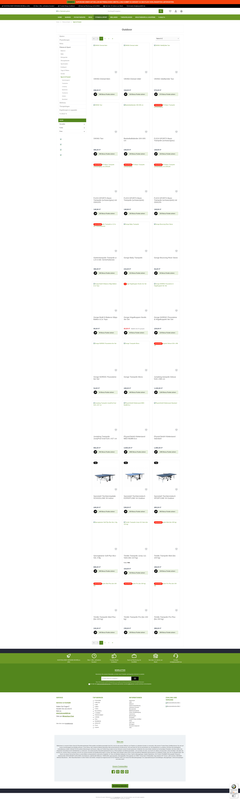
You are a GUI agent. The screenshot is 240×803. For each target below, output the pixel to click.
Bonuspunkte (132, 709)
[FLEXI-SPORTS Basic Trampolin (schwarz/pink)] (136, 179)
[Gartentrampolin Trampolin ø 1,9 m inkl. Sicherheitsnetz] (105, 238)
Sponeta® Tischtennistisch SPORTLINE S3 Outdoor (165, 497)
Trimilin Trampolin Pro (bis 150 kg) (136, 618)
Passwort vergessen (134, 726)
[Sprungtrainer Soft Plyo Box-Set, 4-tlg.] (105, 536)
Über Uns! (131, 722)
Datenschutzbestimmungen (104, 684)
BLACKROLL (98, 711)
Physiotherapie (65, 40)
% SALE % (63, 114)
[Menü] (237, 784)
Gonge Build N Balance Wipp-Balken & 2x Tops (105, 318)
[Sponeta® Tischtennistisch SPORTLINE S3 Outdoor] (166, 477)
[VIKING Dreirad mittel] (136, 60)
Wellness (63, 103)
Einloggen (131, 724)
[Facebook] (113, 772)
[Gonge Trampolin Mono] (136, 358)
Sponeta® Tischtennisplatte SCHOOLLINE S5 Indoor (104, 497)
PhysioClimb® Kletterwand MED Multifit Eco (134, 438)
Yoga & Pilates (65, 70)
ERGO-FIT (97, 723)
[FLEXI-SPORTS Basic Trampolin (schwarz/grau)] (166, 119)
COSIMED (97, 713)
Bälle (62, 54)
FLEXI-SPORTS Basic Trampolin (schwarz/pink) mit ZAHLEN (165, 200)
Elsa (96, 719)
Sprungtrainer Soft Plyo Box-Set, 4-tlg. (104, 557)
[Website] (127, 772)
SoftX (96, 704)
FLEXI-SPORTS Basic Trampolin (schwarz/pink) (134, 199)
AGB (129, 684)
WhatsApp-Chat (68, 716)
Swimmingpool (66, 80)
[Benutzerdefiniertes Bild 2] (174, 707)
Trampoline (65, 83)
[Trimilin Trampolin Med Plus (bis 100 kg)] (105, 598)
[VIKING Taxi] (105, 119)
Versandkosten (117, 797)
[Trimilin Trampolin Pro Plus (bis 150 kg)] (166, 598)
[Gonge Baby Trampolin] (136, 238)
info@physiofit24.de (63, 713)
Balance (63, 50)
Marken (62, 36)
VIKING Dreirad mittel (132, 79)
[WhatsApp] (122, 772)
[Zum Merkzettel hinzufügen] (116, 72)
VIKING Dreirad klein (101, 79)
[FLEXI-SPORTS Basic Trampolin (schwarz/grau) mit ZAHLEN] (105, 179)
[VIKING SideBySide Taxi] (166, 60)
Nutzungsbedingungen (139, 681)
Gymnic (97, 727)
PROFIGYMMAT (99, 715)
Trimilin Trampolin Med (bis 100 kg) (165, 557)
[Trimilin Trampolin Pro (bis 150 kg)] (136, 598)
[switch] (234, 796)
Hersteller (62, 124)
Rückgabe (131, 717)
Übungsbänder (65, 60)
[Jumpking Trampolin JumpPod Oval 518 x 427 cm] (105, 417)
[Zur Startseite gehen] (63, 11)
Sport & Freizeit (65, 77)
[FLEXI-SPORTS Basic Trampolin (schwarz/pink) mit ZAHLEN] (166, 179)
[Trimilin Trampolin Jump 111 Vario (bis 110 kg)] (136, 536)
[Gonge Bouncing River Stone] (166, 238)
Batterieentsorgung (134, 710)
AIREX (96, 706)
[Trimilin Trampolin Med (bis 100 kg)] (166, 536)
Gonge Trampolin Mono (133, 377)
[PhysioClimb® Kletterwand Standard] (166, 417)
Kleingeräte (64, 57)
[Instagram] (118, 772)
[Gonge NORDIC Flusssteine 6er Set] (105, 358)
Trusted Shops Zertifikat (135, 719)
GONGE (97, 717)
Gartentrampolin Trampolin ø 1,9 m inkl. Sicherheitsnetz (104, 259)
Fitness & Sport (65, 47)
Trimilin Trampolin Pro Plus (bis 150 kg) (164, 618)
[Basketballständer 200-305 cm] (136, 119)
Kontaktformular (69, 723)
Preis (60, 131)
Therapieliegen (65, 106)
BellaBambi (98, 721)
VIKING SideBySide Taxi (164, 79)
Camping (64, 86)
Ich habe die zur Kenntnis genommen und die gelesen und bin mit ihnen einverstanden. (121, 684)
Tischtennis (65, 93)
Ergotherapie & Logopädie (68, 110)
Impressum (132, 700)
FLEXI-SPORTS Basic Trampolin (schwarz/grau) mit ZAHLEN (105, 200)
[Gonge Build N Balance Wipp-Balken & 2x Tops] (105, 298)
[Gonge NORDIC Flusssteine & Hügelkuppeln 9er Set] (166, 298)
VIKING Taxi (98, 138)
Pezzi (96, 725)
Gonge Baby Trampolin (133, 258)
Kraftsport (63, 67)
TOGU (96, 708)
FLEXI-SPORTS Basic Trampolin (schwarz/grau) (164, 139)
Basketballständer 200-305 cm (135, 139)
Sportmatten (64, 64)
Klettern (64, 96)
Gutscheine (132, 714)
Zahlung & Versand (134, 707)
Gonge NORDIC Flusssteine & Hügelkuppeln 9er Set (165, 318)
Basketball (64, 99)
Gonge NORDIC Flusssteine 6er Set (104, 378)
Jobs (130, 727)
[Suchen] (161, 11)
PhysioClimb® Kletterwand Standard (165, 438)
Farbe (61, 127)
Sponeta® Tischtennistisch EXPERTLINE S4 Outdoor (134, 497)
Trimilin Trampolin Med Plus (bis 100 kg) (104, 618)
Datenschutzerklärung (134, 705)
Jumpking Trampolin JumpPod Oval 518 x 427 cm (105, 438)
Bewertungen (132, 715)
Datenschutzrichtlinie (127, 681)
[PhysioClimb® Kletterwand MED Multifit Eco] (136, 417)
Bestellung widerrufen (120, 786)
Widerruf (131, 704)
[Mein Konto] (175, 11)
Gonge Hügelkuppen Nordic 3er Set (135, 318)
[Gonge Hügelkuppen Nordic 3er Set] (136, 298)
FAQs (130, 720)
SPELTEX (97, 702)
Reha (61, 43)
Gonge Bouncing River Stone (166, 258)
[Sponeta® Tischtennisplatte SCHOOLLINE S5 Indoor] (105, 477)
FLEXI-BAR (98, 700)
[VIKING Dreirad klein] (105, 60)
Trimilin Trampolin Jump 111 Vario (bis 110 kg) (135, 557)
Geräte (63, 73)
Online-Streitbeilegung (135, 712)
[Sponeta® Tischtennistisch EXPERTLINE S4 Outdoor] (136, 477)
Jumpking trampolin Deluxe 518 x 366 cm (165, 378)
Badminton (65, 89)
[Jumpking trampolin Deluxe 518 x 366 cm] (166, 358)
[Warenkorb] (181, 11)
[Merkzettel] (170, 11)
